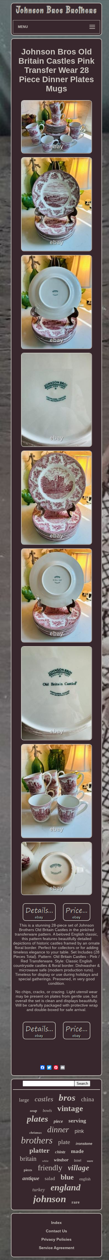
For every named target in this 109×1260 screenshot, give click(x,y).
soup (33, 1111)
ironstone (84, 1144)
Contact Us (56, 1231)
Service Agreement (56, 1247)
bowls (47, 1111)
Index (56, 1222)
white (45, 1160)
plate (64, 1141)
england (65, 1187)
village (78, 1168)
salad (50, 1178)
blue (67, 1177)
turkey (38, 1189)
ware (90, 1160)
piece (58, 1121)
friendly (50, 1167)
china (87, 1099)
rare (76, 1202)
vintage (70, 1108)
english (85, 1179)
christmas (35, 1132)
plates (37, 1119)
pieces (28, 1170)
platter (39, 1150)
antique (30, 1178)
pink (79, 1131)
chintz (60, 1152)
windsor (61, 1159)
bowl (77, 1160)
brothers (37, 1140)
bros (67, 1098)
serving (77, 1120)
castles (44, 1099)
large (24, 1100)
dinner (58, 1129)
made (77, 1151)
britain (28, 1158)
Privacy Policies (56, 1239)
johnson (49, 1198)
